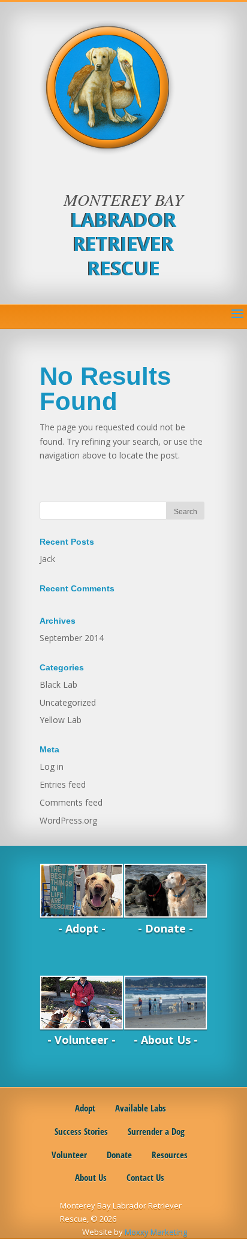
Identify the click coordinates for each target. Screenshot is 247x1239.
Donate (119, 1155)
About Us (91, 1177)
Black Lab (58, 684)
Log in (52, 766)
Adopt (84, 1108)
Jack (47, 558)
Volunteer (69, 1155)
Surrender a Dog (156, 1131)
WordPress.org (68, 820)
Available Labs (140, 1108)
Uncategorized (68, 702)
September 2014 (72, 637)
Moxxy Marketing (156, 1231)
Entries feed (63, 784)
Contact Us (145, 1177)
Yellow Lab (61, 719)
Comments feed (71, 802)
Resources (170, 1155)
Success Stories (81, 1131)
